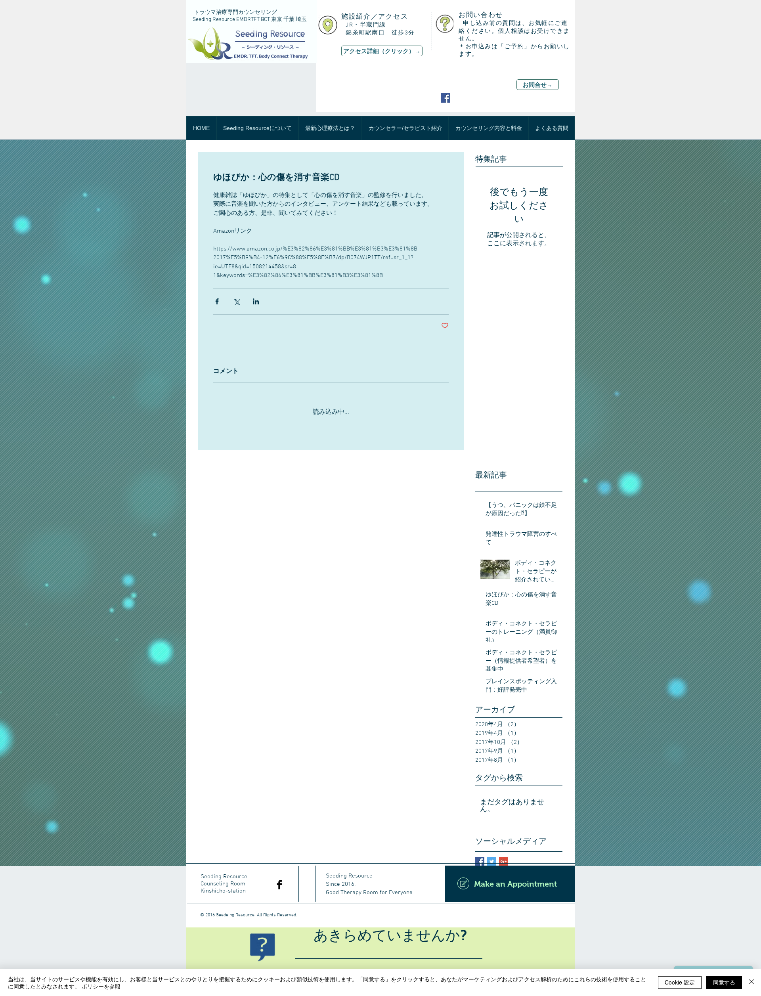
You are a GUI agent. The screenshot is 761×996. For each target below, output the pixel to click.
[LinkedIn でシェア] (256, 301)
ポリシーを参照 (101, 986)
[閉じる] (751, 982)
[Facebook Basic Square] (479, 855)
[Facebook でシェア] (217, 301)
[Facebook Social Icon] (445, 98)
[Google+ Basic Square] (503, 855)
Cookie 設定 (680, 982)
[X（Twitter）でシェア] (236, 301)
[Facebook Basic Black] (279, 878)
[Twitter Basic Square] (491, 855)
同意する (724, 982)
